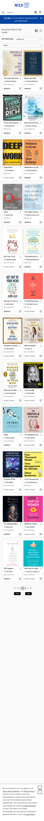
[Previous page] (15, 588)
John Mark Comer (32, 304)
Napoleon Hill (10, 126)
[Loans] (36, 12)
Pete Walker (9, 482)
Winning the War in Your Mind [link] (11, 390)
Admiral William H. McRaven (33, 81)
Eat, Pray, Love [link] (9, 257)
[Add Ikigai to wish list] (20, 445)
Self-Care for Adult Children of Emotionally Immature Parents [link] (32, 569)
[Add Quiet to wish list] (20, 222)
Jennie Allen (10, 304)
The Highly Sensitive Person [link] (32, 212)
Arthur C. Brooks (31, 126)
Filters (6, 45)
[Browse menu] (40, 12)
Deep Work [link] (8, 167)
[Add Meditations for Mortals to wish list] (40, 177)
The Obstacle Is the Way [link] (32, 435)
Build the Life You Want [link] (32, 123)
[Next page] (30, 588)
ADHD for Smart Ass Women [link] (32, 524)
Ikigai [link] (6, 435)
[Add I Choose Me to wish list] (40, 400)
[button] (36, 31)
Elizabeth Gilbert (11, 259)
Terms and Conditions (11, 791)
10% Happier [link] (8, 569)
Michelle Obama (11, 81)
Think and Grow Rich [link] (11, 123)
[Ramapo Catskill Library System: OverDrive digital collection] (22, 5)
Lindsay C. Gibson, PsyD (33, 571)
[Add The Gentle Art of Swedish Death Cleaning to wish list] (40, 267)
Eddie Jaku (9, 527)
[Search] (3, 12)
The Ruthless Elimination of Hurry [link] (32, 301)
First (17, 594)
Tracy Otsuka (30, 527)
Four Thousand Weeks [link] (32, 479)
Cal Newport (10, 170)
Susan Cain (9, 215)
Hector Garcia (10, 438)
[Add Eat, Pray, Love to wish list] (20, 267)
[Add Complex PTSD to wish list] (20, 489)
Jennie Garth (30, 393)
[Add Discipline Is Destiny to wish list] (20, 356)
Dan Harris (9, 571)
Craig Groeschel (11, 393)
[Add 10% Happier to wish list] (20, 579)
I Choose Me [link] (29, 390)
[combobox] (17, 12)
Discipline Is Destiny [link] (11, 346)
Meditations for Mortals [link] (32, 167)
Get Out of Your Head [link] (11, 301)
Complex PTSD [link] (9, 479)
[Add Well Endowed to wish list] (40, 356)
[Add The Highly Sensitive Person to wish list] (40, 222)
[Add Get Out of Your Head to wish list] (20, 311)
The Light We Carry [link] (11, 78)
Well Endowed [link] (29, 346)
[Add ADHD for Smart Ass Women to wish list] (40, 534)
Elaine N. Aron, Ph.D (32, 215)
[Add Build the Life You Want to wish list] (40, 133)
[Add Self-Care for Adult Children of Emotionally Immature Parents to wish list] (40, 579)
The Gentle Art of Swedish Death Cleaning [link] (32, 257)
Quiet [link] (6, 212)
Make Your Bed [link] (30, 78)
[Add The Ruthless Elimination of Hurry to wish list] (40, 311)
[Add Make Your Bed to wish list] (40, 88)
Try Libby (7, 18)
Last (28, 594)
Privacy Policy (29, 791)
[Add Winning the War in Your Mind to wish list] (20, 400)
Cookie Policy (29, 814)
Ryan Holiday (10, 348)
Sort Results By (7, 39)
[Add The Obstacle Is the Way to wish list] (40, 445)
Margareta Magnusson (33, 259)
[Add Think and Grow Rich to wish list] (20, 133)
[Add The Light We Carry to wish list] (20, 88)
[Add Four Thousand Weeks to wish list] (40, 489)
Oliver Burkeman (31, 170)
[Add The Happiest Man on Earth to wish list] (20, 534)
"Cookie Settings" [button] (29, 806)
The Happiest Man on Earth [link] (11, 524)
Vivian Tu (29, 348)
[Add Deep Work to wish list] (20, 177)
